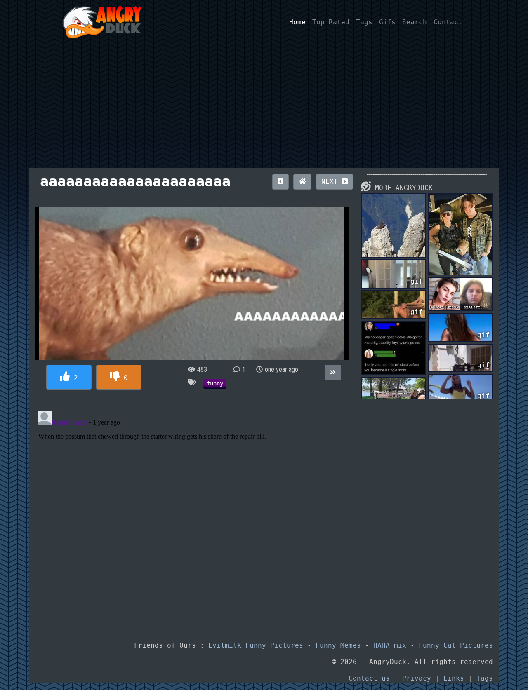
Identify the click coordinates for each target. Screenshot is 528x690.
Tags (364, 22)
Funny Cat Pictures (456, 645)
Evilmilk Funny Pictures (255, 645)
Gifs (387, 22)
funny (215, 383)
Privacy (416, 678)
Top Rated (330, 22)
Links (453, 678)
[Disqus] (192, 511)
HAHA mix (389, 645)
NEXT (331, 181)
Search (414, 22)
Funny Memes (338, 645)
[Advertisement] (264, 106)
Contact (448, 22)
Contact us (369, 678)
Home (297, 22)
